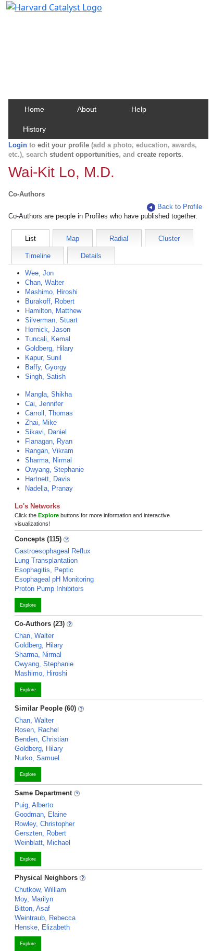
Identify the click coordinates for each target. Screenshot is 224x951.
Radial (118, 238)
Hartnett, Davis (47, 479)
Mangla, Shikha (48, 394)
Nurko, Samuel (37, 758)
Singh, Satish (45, 376)
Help (138, 109)
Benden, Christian (41, 739)
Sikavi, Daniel (46, 432)
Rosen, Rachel (37, 730)
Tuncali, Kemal (47, 339)
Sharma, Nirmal (48, 460)
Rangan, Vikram (49, 451)
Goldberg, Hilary (49, 348)
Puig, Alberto (34, 805)
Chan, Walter (44, 282)
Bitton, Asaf (32, 908)
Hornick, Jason (47, 329)
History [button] (34, 129)
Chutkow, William (40, 890)
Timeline (38, 256)
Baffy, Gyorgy (46, 367)
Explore (28, 605)
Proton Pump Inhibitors (49, 589)
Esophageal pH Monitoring (54, 579)
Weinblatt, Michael (42, 842)
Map (72, 238)
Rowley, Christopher (44, 824)
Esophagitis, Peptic (44, 570)
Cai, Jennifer (44, 404)
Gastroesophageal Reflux (53, 551)
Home (34, 109)
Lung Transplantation (46, 560)
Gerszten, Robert (40, 833)
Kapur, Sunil (43, 358)
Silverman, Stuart (51, 320)
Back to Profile (179, 207)
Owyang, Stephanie (54, 469)
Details (91, 256)
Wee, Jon (39, 273)
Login (17, 145)
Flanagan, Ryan (48, 441)
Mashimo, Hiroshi (51, 292)
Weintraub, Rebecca (45, 918)
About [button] (86, 109)
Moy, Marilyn (34, 899)
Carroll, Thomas (49, 413)
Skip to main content (43, 12)
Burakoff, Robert (49, 301)
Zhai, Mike (41, 422)
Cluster (169, 238)
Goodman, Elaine (41, 814)
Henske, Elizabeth (42, 927)
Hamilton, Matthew (53, 311)
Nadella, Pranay (49, 488)
